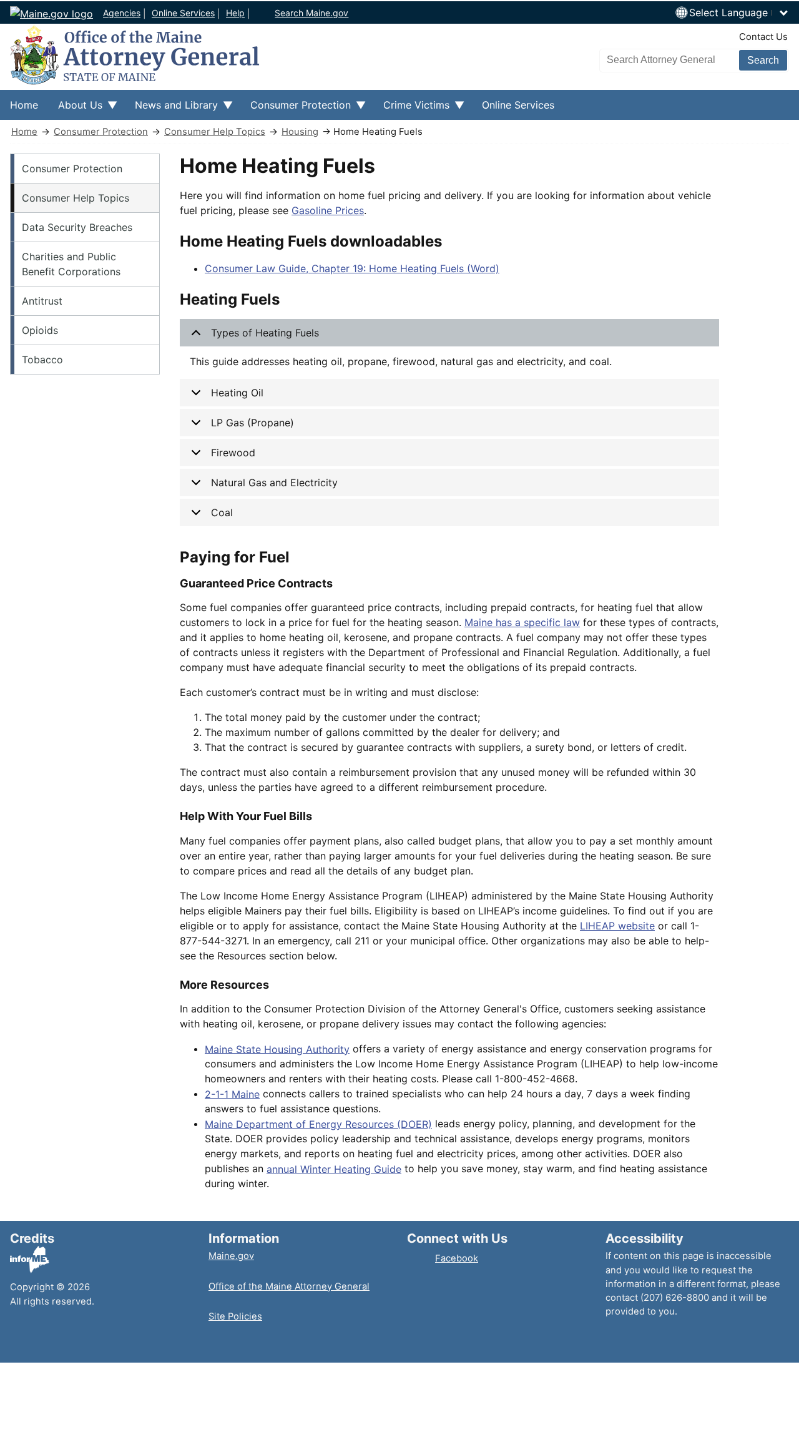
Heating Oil (237, 392)
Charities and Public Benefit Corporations (71, 264)
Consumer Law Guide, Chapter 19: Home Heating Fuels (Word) (352, 268)
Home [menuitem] (24, 105)
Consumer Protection (101, 131)
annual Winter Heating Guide (334, 1168)
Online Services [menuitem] (518, 105)
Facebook (456, 1258)
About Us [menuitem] (75, 109)
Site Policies (235, 1316)
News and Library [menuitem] (171, 109)
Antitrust (42, 301)
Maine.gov (231, 1255)
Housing (300, 131)
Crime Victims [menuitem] (411, 109)
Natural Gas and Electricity (274, 482)
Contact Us (763, 36)
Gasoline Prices (328, 210)
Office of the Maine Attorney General (289, 1286)
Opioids (40, 330)
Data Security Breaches (77, 227)
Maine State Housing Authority (277, 1048)
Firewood (233, 452)
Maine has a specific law (522, 622)
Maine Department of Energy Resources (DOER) (318, 1123)
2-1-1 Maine (232, 1093)
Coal (222, 512)
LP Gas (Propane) (252, 422)
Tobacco (42, 359)
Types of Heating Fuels (265, 332)
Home (24, 131)
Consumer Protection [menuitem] (295, 109)
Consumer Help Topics (214, 131)
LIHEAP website (617, 925)
